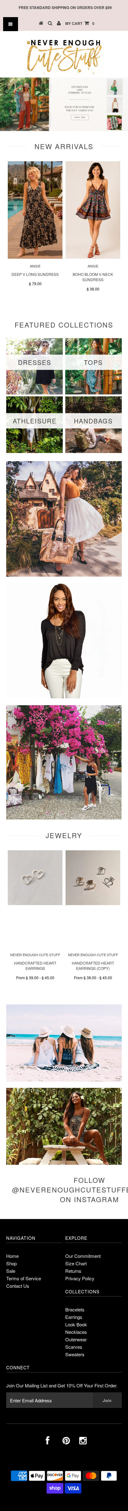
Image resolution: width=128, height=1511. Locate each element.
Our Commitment (83, 1256)
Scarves (73, 1346)
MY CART (79, 23)
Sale (10, 1271)
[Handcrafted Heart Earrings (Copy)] (93, 903)
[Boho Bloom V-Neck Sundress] (93, 256)
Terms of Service (23, 1278)
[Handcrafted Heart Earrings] (35, 903)
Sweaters (75, 1354)
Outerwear (76, 1339)
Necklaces (76, 1332)
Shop (11, 1263)
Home (12, 1256)
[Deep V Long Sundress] (35, 256)
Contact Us (17, 1285)
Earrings (73, 1317)
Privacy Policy (79, 1278)
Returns (73, 1271)
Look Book (76, 1324)
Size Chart (76, 1263)
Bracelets (75, 1309)
